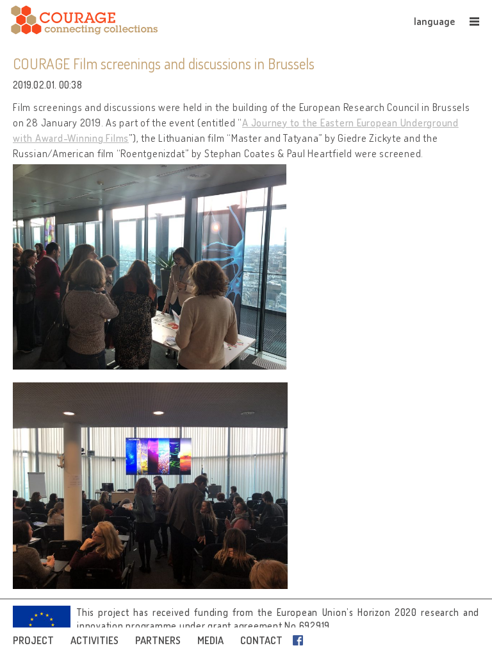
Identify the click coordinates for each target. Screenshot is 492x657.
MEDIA (210, 640)
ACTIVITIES (94, 640)
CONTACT (261, 640)
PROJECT (33, 640)
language (434, 21)
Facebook (300, 640)
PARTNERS (158, 640)
